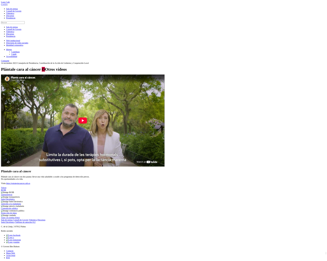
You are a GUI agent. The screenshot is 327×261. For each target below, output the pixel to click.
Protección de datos (9, 213)
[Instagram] (13, 240)
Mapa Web (10, 253)
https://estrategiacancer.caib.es (18, 183)
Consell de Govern (13, 11)
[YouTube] (13, 242)
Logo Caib (5, 2)
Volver (3, 188)
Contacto (9, 251)
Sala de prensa (12, 9)
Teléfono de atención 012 (25, 222)
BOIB (3, 190)
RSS (8, 258)
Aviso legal (10, 255)
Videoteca (10, 13)
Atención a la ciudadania (11, 204)
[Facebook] (13, 235)
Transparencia (6, 195)
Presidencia (10, 18)
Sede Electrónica (8, 199)
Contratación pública (9, 208)
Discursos (10, 16)
